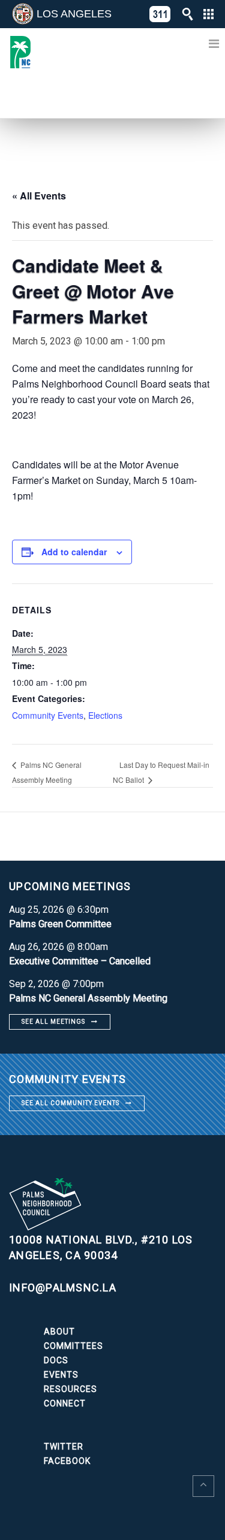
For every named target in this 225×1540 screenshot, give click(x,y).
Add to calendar (74, 552)
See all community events (70, 1103)
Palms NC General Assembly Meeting (88, 998)
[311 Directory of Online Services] (160, 14)
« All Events (39, 195)
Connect (65, 1403)
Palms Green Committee (60, 924)
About (59, 1331)
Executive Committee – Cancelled (80, 961)
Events (61, 1374)
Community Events (47, 715)
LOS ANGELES (74, 14)
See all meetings (53, 1021)
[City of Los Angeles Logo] (23, 14)
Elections (105, 715)
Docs (56, 1360)
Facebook (67, 1461)
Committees (73, 1346)
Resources (70, 1389)
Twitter (63, 1446)
